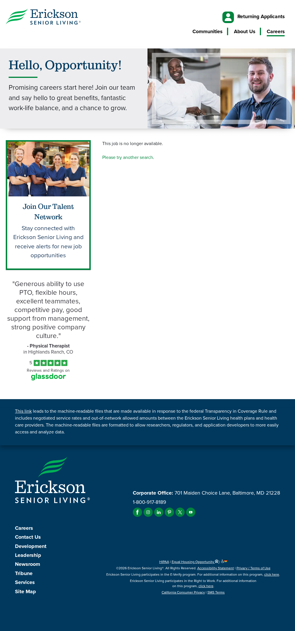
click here (271, 574)
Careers (276, 31)
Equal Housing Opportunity (193, 561)
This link (23, 411)
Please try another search (127, 157)
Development (30, 546)
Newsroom (27, 564)
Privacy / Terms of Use (254, 568)
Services (25, 582)
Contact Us (28, 537)
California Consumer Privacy (183, 592)
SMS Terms (216, 592)
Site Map (25, 591)
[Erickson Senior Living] (43, 18)
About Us (244, 31)
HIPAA (164, 561)
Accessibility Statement (215, 568)
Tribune (24, 573)
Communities (207, 31)
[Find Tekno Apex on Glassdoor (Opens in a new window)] (48, 378)
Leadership (28, 555)
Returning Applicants (261, 16)
